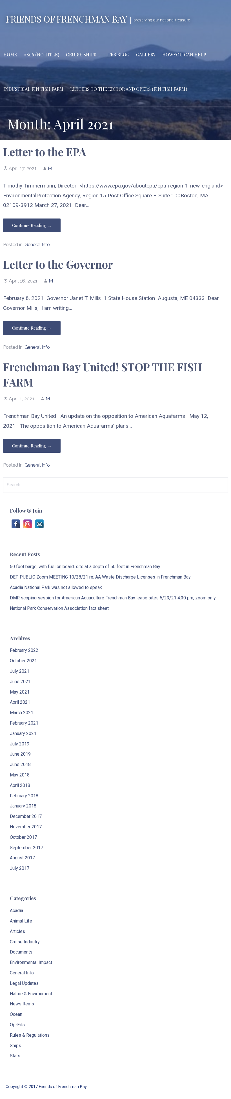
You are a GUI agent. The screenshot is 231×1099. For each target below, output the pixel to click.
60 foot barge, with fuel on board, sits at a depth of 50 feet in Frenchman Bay (85, 566)
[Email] (39, 523)
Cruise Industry (25, 941)
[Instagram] (27, 523)
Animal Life (21, 921)
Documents (21, 952)
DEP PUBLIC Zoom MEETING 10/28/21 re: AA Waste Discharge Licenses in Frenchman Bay (100, 577)
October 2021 (23, 660)
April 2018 (20, 785)
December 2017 (26, 816)
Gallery (146, 55)
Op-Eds (17, 1024)
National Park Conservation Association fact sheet (59, 608)
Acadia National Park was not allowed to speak (56, 587)
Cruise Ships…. (83, 55)
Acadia (16, 910)
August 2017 (22, 857)
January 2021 (23, 733)
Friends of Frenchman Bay (66, 19)
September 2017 (26, 847)
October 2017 (23, 837)
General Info (37, 244)
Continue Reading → (32, 225)
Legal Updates (24, 983)
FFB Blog (118, 55)
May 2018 (20, 775)
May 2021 (20, 692)
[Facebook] (15, 523)
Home (10, 55)
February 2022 (24, 650)
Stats (15, 1055)
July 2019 (19, 744)
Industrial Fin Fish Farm (33, 89)
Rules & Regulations (30, 1035)
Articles (17, 931)
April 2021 (20, 702)
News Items (22, 1004)
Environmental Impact (31, 962)
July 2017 (19, 868)
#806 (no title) (41, 55)
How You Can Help (184, 55)
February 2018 (24, 795)
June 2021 (20, 681)
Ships (15, 1045)
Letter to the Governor (58, 264)
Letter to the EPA (44, 151)
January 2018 (23, 806)
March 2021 (21, 712)
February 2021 (24, 723)
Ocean (16, 1014)
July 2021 (19, 671)
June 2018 (20, 764)
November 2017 (26, 826)
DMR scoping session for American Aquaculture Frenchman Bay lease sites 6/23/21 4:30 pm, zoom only (113, 598)
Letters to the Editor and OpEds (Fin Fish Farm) (128, 89)
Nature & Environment (31, 993)
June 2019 (20, 754)
